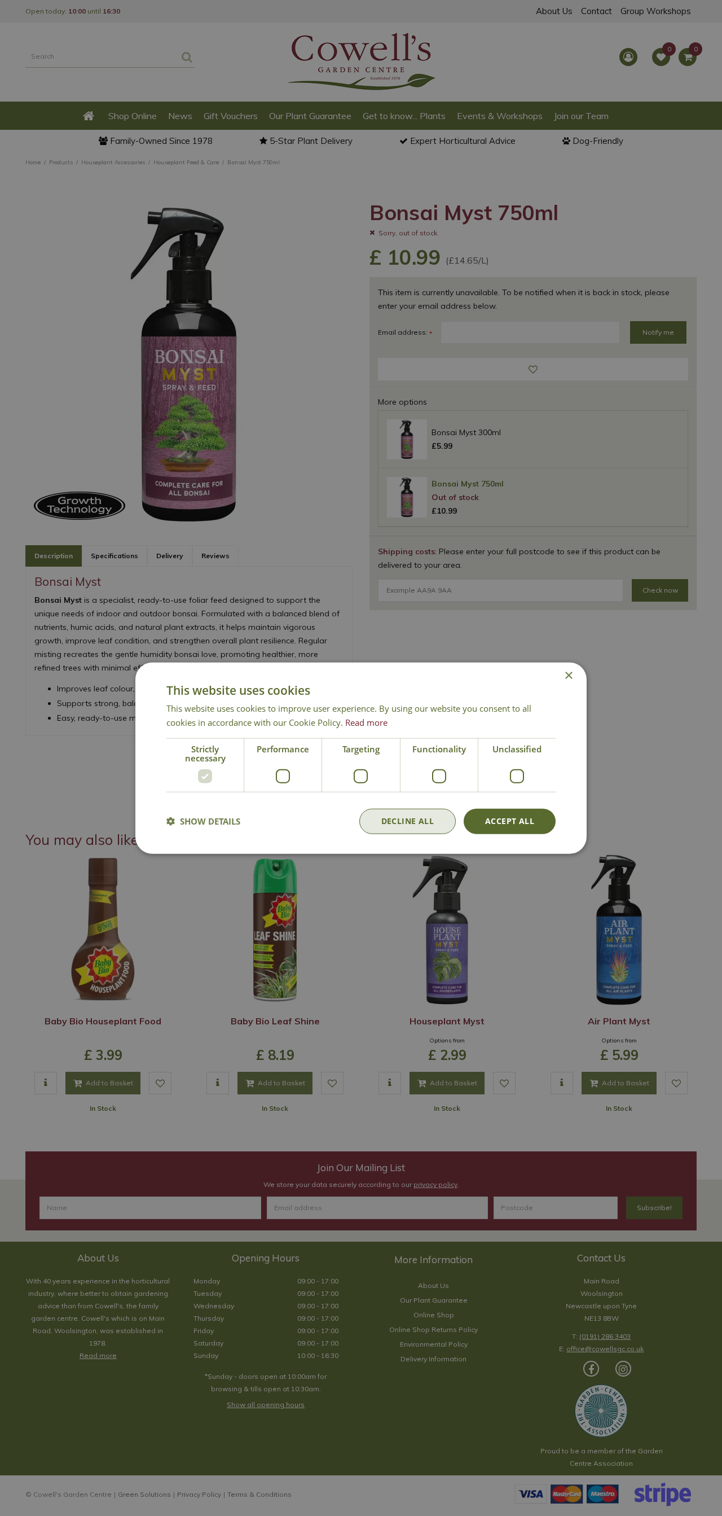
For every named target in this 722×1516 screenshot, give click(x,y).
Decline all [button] (407, 821)
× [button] (568, 676)
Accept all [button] (509, 821)
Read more (366, 722)
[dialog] (361, 758)
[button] (203, 821)
